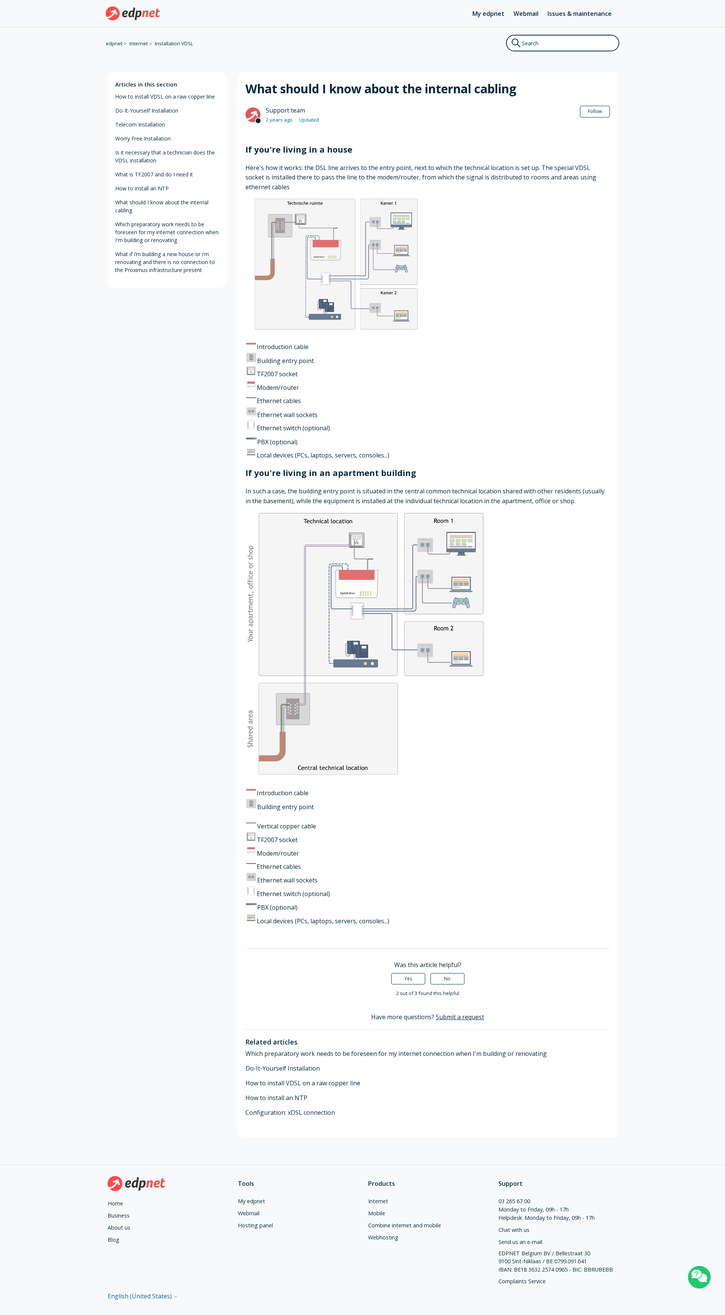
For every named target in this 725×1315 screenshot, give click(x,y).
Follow (595, 111)
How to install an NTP (142, 188)
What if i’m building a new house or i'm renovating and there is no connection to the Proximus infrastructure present (165, 262)
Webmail (526, 13)
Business (119, 1215)
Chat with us (513, 1229)
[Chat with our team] (699, 1277)
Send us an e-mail (520, 1241)
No (447, 978)
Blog (113, 1239)
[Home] (133, 13)
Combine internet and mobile (404, 1225)
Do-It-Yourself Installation (146, 110)
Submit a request (460, 1017)
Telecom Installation (140, 124)
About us (119, 1227)
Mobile (376, 1213)
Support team (285, 110)
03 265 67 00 (514, 1201)
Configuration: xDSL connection (290, 1112)
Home (115, 1203)
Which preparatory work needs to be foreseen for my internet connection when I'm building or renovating (167, 232)
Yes (408, 978)
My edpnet (488, 13)
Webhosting (383, 1237)
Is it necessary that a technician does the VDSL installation (165, 156)
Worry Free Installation (143, 138)
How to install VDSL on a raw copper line (165, 96)
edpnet (114, 43)
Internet (139, 43)
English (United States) (140, 1296)
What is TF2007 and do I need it (154, 174)
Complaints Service (522, 1281)
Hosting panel (255, 1225)
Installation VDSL (174, 43)
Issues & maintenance (580, 13)
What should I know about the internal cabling (161, 206)
